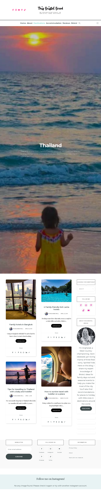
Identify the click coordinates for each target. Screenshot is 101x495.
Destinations (39, 23)
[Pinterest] (22, 9)
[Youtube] (19, 9)
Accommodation (54, 23)
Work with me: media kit (76, 457)
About (29, 23)
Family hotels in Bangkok (21, 325)
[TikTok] (25, 9)
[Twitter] (15, 352)
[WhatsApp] (23, 352)
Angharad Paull (18, 329)
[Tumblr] (21, 352)
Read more (86, 408)
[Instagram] (16, 9)
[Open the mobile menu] (97, 23)
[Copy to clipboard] (29, 352)
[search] (79, 23)
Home (23, 23)
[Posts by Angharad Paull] (11, 329)
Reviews (66, 23)
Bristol (74, 23)
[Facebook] (13, 9)
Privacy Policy (73, 448)
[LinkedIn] (26, 352)
